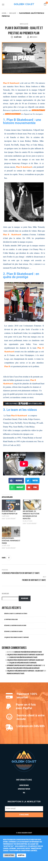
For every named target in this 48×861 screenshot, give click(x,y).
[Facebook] (8, 557)
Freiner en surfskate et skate (15, 674)
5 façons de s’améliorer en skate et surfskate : (23, 663)
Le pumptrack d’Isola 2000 (11, 619)
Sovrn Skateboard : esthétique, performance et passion (11, 540)
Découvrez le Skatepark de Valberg (13, 631)
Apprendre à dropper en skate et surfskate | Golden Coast (24, 665)
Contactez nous (24, 785)
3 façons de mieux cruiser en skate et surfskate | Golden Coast (25, 655)
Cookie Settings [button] (9, 855)
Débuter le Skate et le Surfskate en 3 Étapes (15, 613)
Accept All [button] (21, 855)
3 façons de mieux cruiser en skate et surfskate (16, 637)
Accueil (4, 13)
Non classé (12, 13)
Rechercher (5, 594)
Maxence (34, 37)
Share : (4, 558)
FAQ (24, 793)
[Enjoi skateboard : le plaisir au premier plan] (11, 505)
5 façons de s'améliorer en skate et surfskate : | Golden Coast (25, 671)
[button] (45, 4)
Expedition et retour (24, 789)
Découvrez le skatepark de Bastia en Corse (15, 625)
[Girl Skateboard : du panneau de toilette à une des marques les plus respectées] (32, 505)
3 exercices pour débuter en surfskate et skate (28, 652)
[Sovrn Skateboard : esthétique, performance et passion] (11, 532)
